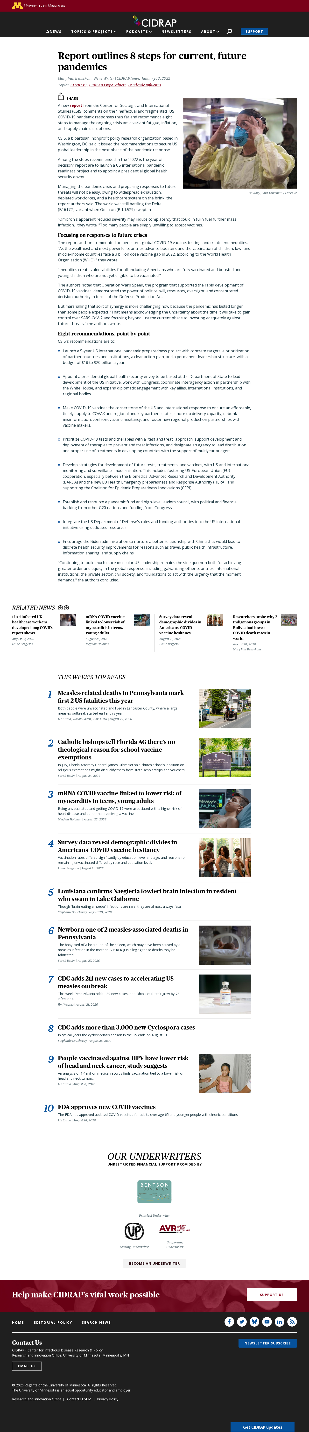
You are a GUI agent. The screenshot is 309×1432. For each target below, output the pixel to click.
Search (229, 31)
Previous (60, 607)
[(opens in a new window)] (38, 5)
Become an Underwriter (154, 1263)
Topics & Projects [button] (92, 31)
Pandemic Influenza (144, 85)
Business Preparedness (107, 85)
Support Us (272, 1294)
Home (18, 1322)
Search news (96, 1322)
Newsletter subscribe (268, 1343)
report (76, 105)
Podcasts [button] (137, 31)
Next (66, 607)
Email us (27, 1366)
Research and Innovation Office (36, 1399)
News (56, 31)
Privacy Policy (107, 1399)
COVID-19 (78, 85)
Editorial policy (53, 1322)
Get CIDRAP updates (262, 1427)
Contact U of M (79, 1399)
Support (254, 31)
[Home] (154, 20)
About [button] (208, 31)
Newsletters (176, 31)
